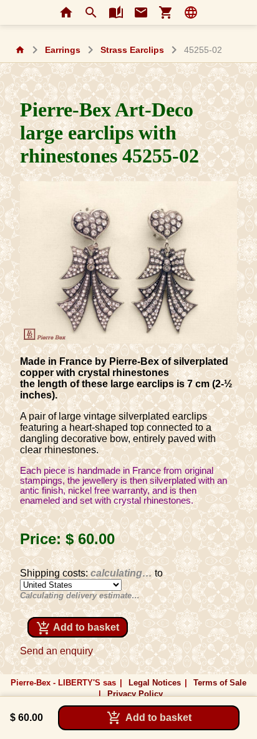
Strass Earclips (132, 50)
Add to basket (77, 628)
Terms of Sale (219, 682)
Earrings (62, 50)
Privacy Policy (135, 694)
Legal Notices (154, 682)
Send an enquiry (56, 651)
